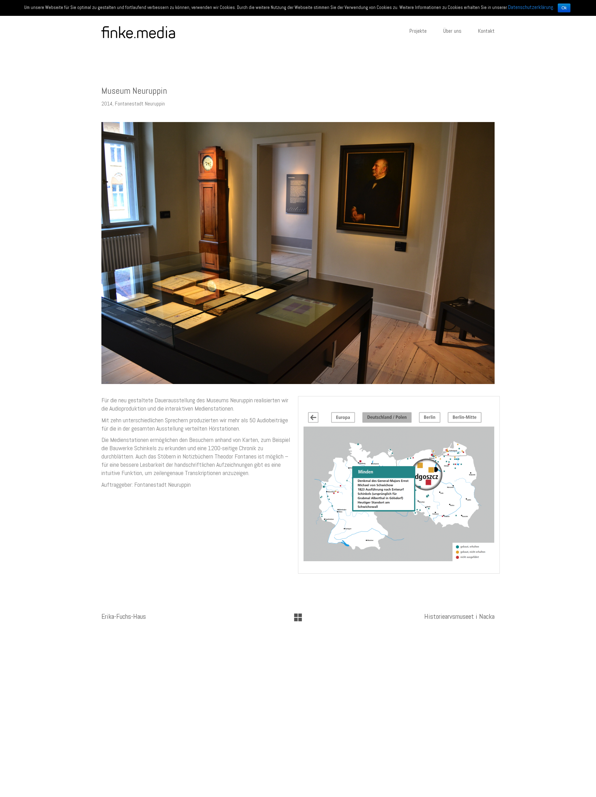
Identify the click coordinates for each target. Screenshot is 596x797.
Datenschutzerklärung (530, 7)
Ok (564, 8)
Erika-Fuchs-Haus (123, 616)
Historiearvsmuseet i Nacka (459, 616)
